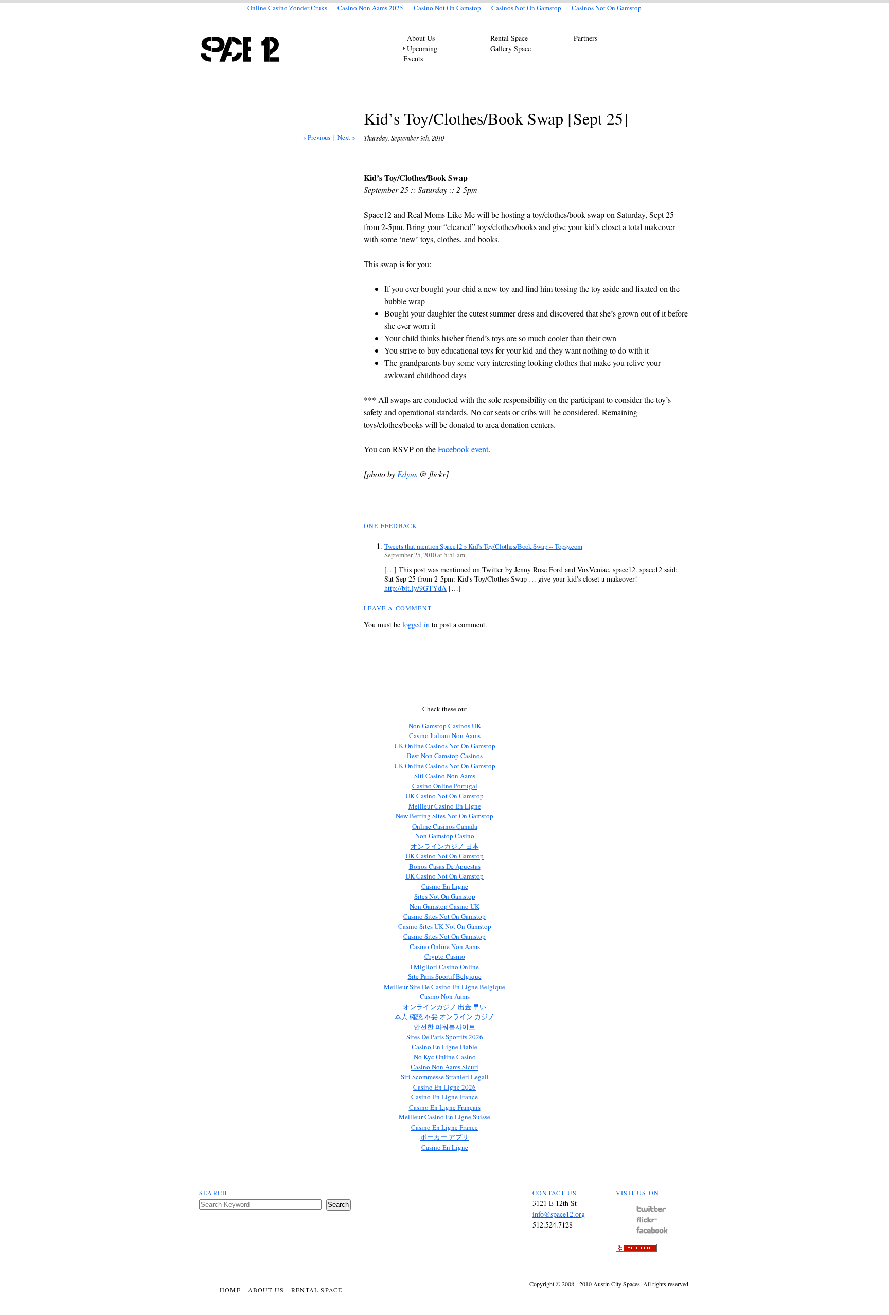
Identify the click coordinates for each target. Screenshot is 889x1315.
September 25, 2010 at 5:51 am (424, 554)
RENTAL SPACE (316, 1290)
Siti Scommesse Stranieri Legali (445, 1076)
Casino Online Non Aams (445, 946)
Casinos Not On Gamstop (526, 7)
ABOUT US (266, 1290)
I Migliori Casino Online (444, 966)
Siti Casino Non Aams (444, 775)
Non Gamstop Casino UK (444, 906)
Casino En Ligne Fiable (444, 1046)
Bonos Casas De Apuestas (445, 866)
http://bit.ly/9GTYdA (415, 588)
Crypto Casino (444, 956)
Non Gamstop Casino (444, 835)
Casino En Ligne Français (445, 1107)
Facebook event (463, 449)
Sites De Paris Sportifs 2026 (444, 1036)
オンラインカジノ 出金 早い (444, 1006)
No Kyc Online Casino (445, 1056)
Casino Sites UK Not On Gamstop (444, 926)
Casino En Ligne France (444, 1096)
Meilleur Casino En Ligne (444, 806)
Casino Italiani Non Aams (445, 735)
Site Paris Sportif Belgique (445, 976)
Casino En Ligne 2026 (444, 1087)
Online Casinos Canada (444, 826)
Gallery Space (510, 49)
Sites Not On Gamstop (444, 896)
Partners (585, 38)
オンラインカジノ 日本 (445, 846)
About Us (421, 38)
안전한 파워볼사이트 (444, 1026)
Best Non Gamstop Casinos (445, 755)
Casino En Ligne (444, 886)
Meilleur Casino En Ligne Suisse (444, 1116)
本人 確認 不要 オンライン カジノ (444, 1016)
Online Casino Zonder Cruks (287, 7)
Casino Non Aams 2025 (370, 7)
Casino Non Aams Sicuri (444, 1067)
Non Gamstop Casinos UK (444, 725)
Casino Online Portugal (444, 786)
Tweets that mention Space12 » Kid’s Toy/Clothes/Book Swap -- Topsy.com (483, 546)
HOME (230, 1290)
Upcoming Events (420, 53)
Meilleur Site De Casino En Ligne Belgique (444, 986)
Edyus (407, 473)
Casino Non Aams (445, 996)
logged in (416, 624)
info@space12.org (558, 1214)
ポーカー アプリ (444, 1137)
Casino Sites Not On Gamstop (444, 916)
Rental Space (509, 38)
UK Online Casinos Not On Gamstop (444, 745)
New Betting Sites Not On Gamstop (444, 815)
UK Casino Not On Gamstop (444, 795)
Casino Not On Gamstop (447, 7)
